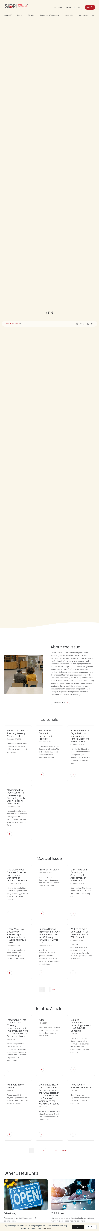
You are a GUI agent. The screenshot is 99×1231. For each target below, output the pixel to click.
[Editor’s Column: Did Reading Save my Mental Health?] (9, 774)
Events (19, 15)
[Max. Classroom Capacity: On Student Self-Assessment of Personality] (73, 913)
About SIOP (8, 15)
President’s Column (49, 869)
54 (56, 1151)
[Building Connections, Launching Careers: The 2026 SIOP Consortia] (73, 1069)
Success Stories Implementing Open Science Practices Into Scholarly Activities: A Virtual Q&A (49, 935)
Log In (79, 7)
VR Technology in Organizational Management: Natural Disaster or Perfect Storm (80, 736)
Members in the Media (15, 1086)
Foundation (69, 7)
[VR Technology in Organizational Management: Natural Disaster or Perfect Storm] (73, 774)
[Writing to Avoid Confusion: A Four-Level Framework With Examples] (73, 972)
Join (88, 7)
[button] (93, 15)
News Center (68, 15)
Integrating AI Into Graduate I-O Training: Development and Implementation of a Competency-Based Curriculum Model (17, 1028)
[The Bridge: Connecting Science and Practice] (41, 774)
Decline (91, 1227)
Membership (83, 15)
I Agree (78, 1227)
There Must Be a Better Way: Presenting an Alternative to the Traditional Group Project (16, 935)
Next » (55, 989)
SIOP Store (58, 7)
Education (31, 15)
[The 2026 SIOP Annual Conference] (73, 1133)
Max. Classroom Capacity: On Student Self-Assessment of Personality (78, 875)
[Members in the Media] (9, 1133)
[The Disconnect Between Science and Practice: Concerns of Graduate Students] (9, 913)
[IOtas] (41, 1069)
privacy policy (46, 1228)
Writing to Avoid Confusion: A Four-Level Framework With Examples (80, 933)
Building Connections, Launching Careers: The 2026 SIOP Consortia (80, 1025)
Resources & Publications (49, 15)
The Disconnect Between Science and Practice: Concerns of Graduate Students (17, 875)
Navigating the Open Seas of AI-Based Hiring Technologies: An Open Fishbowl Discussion (16, 796)
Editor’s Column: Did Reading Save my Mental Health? (17, 733)
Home (7, 324)
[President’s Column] (41, 913)
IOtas (41, 1019)
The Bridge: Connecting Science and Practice (45, 734)
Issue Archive (15, 324)
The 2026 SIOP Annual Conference (80, 1086)
